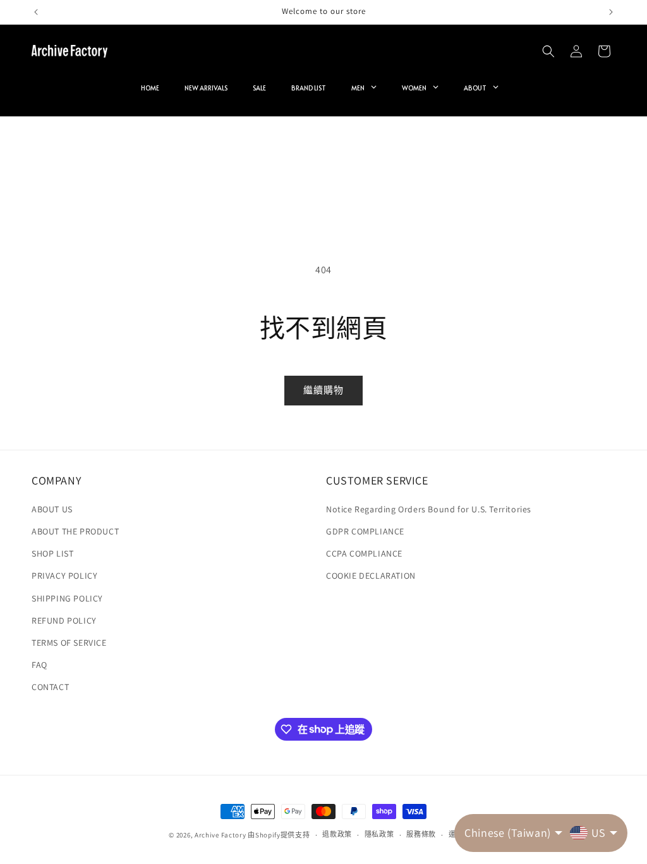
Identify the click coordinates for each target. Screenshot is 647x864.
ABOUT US (52, 509)
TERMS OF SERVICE (69, 642)
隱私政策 (379, 834)
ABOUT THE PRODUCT (75, 531)
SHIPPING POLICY (67, 598)
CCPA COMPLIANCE (364, 553)
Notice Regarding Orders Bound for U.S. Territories (428, 509)
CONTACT (50, 687)
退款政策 (337, 834)
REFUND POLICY (64, 620)
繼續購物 (323, 390)
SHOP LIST (52, 553)
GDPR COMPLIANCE (365, 531)
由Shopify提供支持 (279, 834)
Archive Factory (220, 834)
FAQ (39, 664)
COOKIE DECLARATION (371, 575)
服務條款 (421, 834)
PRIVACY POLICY (64, 575)
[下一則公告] (611, 12)
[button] (548, 51)
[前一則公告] (36, 12)
